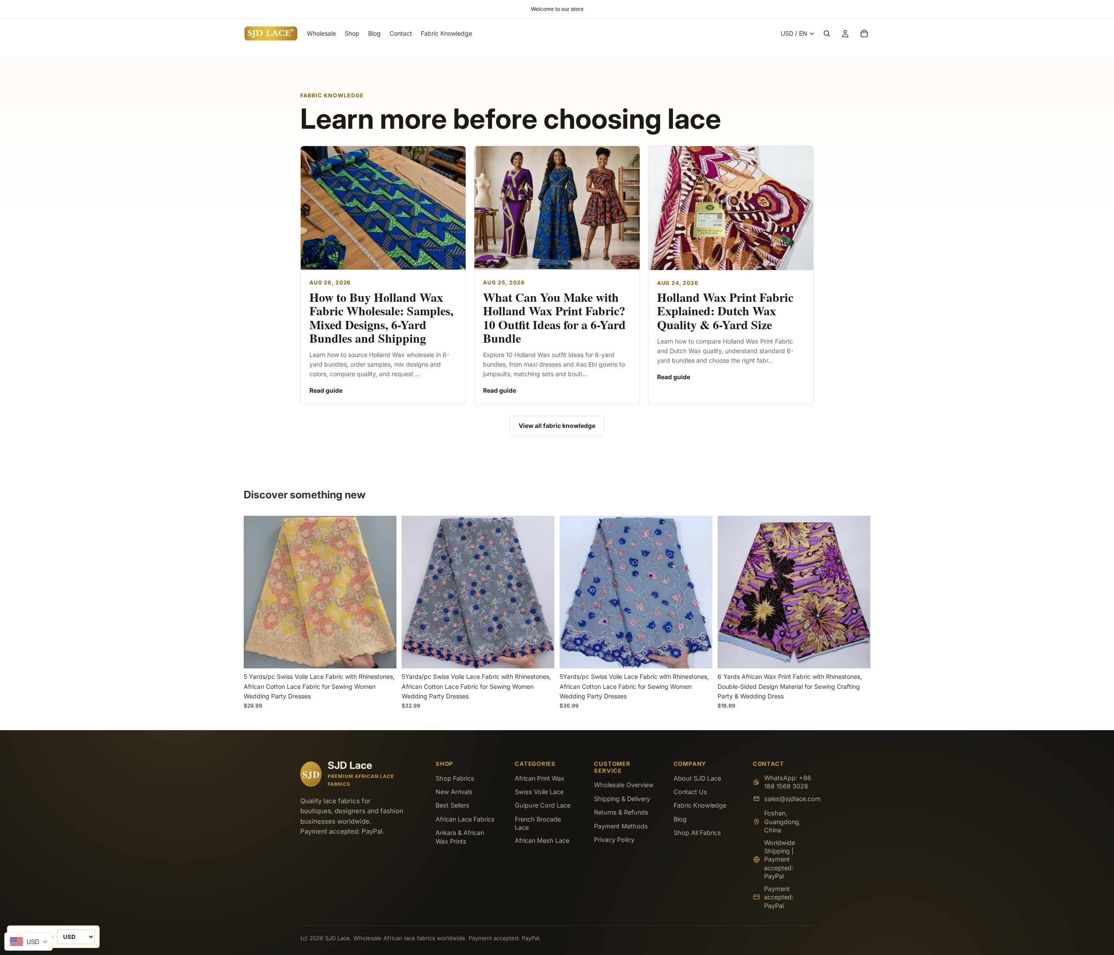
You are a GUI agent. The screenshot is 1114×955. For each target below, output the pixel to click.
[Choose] (383, 655)
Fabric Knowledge (700, 805)
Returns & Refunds (621, 812)
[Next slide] (383, 592)
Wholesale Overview (624, 784)
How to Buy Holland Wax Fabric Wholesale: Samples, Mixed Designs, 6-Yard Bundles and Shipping (381, 317)
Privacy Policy (614, 839)
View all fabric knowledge (557, 425)
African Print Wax (539, 778)
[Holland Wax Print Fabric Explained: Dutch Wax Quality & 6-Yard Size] (730, 208)
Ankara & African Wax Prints (460, 837)
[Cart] (864, 33)
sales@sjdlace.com (789, 798)
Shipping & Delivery (622, 798)
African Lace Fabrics (465, 819)
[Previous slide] (257, 592)
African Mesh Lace (542, 840)
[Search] (826, 33)
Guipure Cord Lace (542, 805)
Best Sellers (453, 805)
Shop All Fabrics (697, 832)
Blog (680, 819)
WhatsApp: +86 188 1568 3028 (787, 782)
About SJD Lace (697, 778)
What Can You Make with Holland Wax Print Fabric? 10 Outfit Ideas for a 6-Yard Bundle (554, 317)
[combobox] (28, 941)
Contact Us (690, 791)
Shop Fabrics (455, 778)
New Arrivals (454, 791)
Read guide (325, 390)
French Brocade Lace (538, 823)
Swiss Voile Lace (539, 791)
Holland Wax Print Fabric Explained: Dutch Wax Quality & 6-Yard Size (725, 311)
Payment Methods (621, 826)
